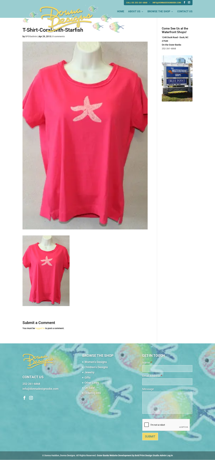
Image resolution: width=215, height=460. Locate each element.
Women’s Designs (96, 362)
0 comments (58, 36)
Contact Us (184, 11)
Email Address (152, 375)
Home (120, 11)
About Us (134, 11)
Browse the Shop (158, 11)
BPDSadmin (31, 36)
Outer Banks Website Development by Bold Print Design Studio (128, 455)
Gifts (88, 377)
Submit (150, 436)
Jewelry (89, 372)
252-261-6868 (141, 3)
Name (147, 362)
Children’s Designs (96, 367)
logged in (40, 328)
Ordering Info (93, 393)
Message (148, 389)
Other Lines (92, 382)
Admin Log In (166, 455)
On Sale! (90, 387)
